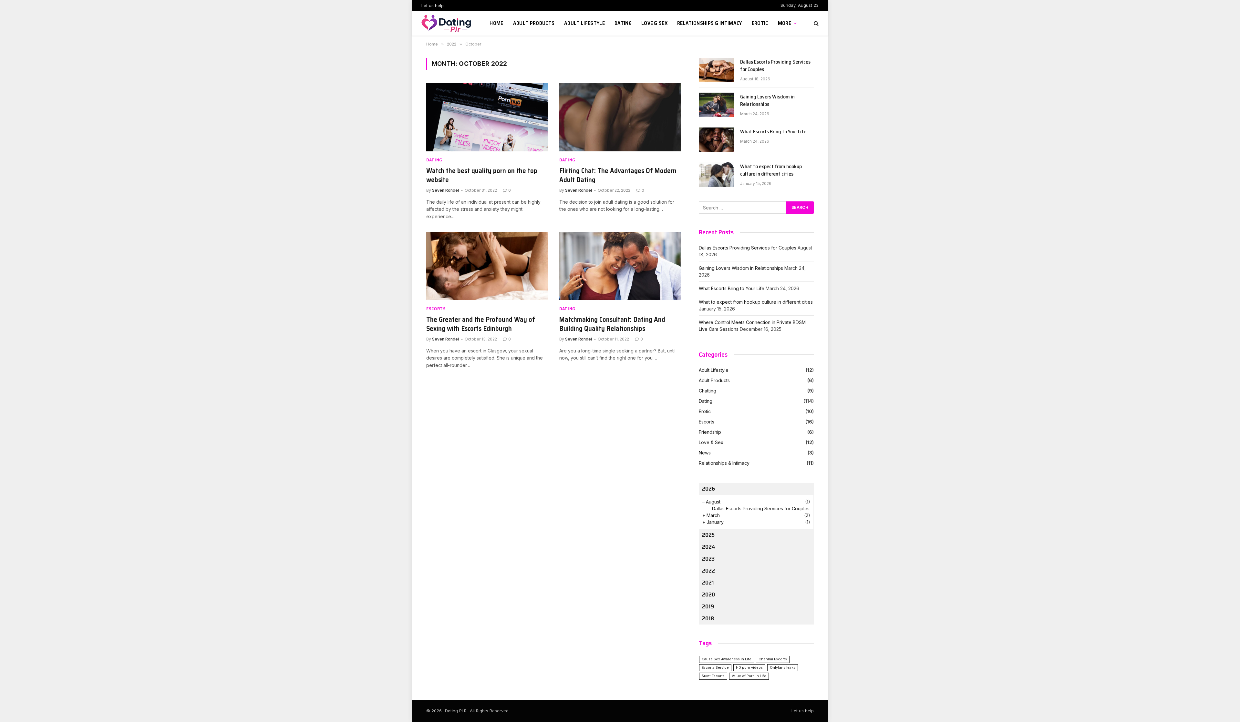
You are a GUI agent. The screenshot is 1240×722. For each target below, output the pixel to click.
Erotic (760, 23)
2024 (708, 546)
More (784, 23)
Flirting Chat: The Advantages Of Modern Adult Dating (618, 175)
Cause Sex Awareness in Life (726, 659)
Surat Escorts (713, 676)
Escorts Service (715, 668)
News (705, 452)
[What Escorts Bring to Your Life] (716, 139)
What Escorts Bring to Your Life (773, 132)
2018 (708, 618)
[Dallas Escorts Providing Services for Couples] (716, 70)
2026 (708, 488)
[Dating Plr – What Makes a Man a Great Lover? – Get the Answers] (447, 23)
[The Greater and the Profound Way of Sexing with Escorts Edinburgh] (487, 266)
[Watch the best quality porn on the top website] (487, 117)
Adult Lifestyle (584, 23)
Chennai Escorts (773, 659)
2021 (708, 582)
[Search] (815, 23)
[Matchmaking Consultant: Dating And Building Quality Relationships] (620, 266)
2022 (708, 570)
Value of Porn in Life (749, 676)
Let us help (432, 5)
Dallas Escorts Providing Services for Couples (775, 65)
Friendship (710, 432)
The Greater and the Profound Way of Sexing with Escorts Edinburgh (480, 324)
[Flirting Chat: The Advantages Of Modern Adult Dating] (620, 117)
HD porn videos (749, 668)
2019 (708, 606)
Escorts (436, 308)
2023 (708, 558)
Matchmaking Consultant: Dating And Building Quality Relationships (612, 324)
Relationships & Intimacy (709, 23)
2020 (708, 594)
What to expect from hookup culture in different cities (771, 170)
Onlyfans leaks (782, 668)
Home (496, 23)
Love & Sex (654, 23)
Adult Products (533, 23)
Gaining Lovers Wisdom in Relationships (767, 100)
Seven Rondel (445, 190)
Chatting (707, 390)
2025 (708, 534)
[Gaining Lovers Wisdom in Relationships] (716, 105)
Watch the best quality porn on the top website (481, 175)
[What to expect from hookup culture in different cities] (716, 174)
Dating (623, 23)
